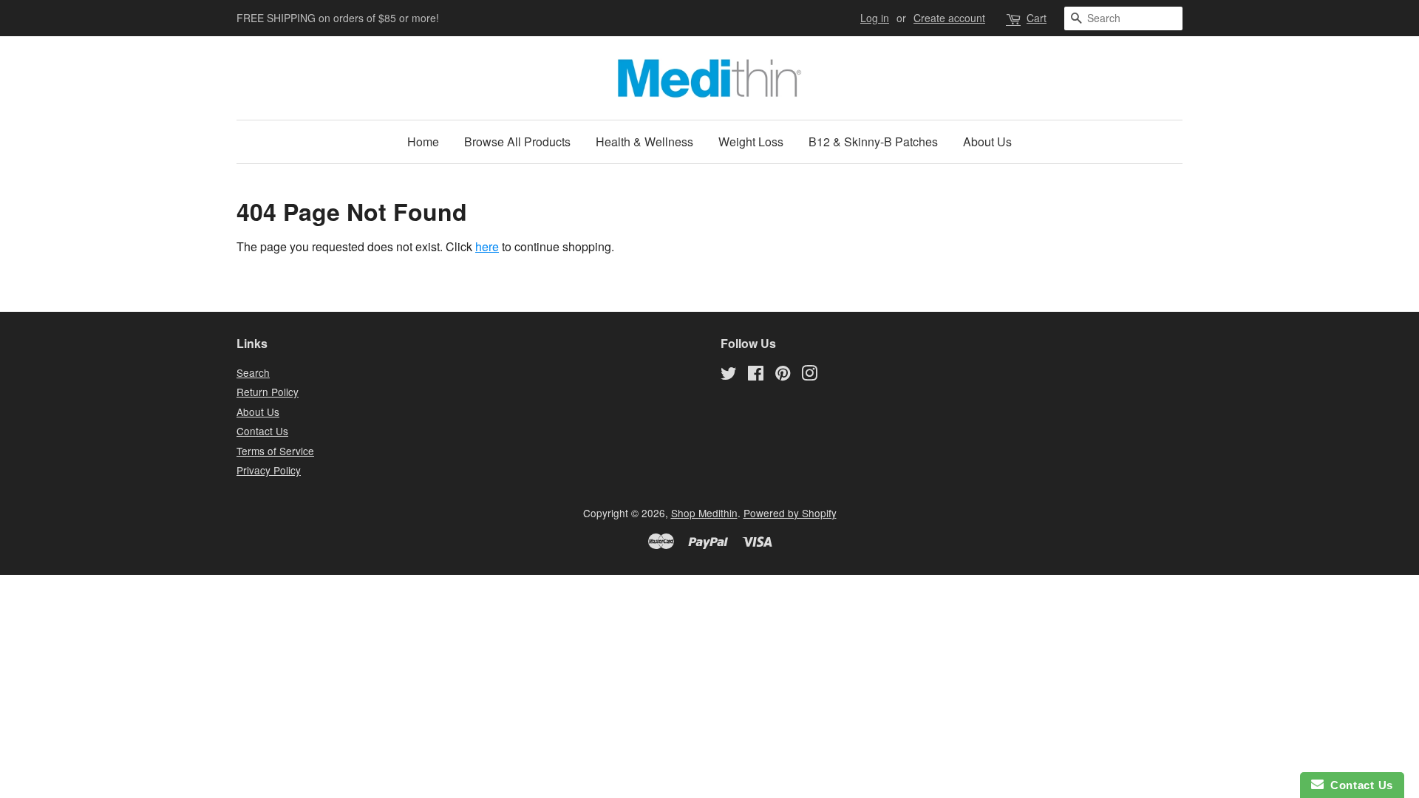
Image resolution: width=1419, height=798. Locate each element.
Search (253, 372)
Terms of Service (275, 450)
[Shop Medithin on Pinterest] (783, 375)
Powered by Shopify (790, 512)
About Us (987, 141)
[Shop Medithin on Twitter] (729, 375)
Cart (1037, 17)
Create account (949, 17)
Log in (874, 17)
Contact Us (262, 430)
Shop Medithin (704, 512)
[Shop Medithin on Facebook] (755, 375)
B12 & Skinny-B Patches (873, 141)
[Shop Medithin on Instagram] (809, 375)
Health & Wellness (644, 141)
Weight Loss (750, 141)
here (487, 246)
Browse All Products (517, 141)
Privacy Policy (268, 470)
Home (423, 141)
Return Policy (267, 391)
